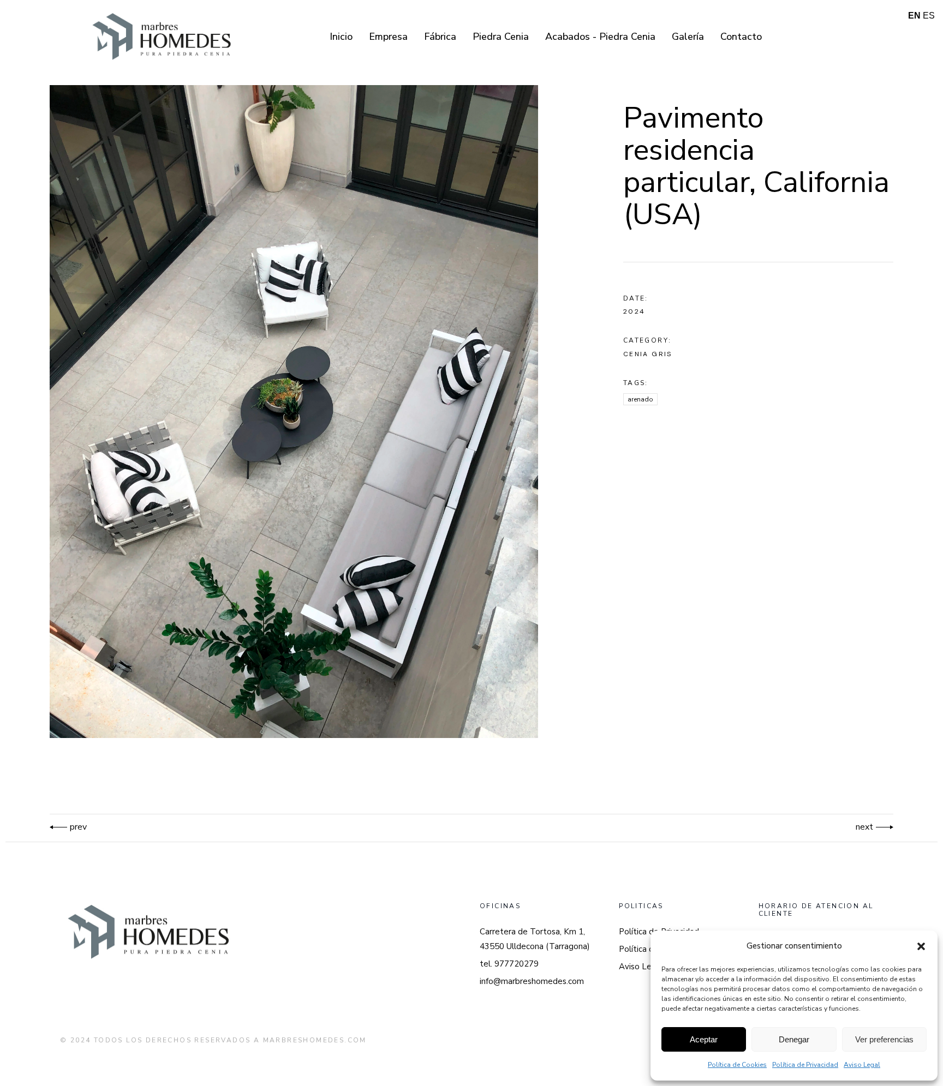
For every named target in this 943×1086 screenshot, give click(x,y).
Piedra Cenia (501, 36)
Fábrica (440, 36)
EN (914, 15)
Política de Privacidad (805, 1064)
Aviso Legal (862, 1064)
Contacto (741, 36)
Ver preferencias (884, 1039)
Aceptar (704, 1039)
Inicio (341, 36)
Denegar (794, 1039)
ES (929, 15)
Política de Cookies (737, 1064)
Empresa (388, 36)
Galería (688, 36)
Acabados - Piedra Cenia (600, 36)
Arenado (640, 399)
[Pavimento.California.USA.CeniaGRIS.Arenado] (309, 411)
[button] (921, 946)
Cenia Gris (647, 354)
